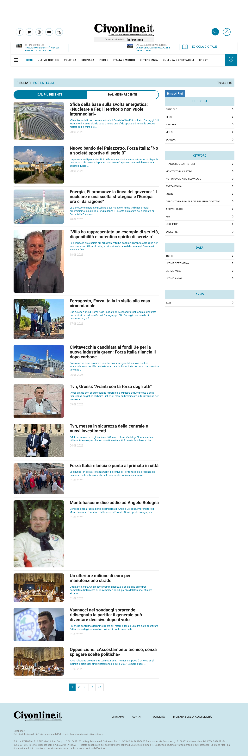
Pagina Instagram (39, 32)
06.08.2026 (76, 374)
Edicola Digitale (204, 46)
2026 (168, 302)
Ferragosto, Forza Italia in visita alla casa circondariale (110, 303)
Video (169, 132)
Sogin (169, 193)
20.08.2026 (76, 132)
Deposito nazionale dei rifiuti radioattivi (193, 201)
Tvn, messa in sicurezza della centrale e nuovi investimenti (109, 428)
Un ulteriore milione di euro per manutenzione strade (100, 578)
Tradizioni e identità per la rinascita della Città (42, 49)
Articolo (171, 109)
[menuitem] (28, 60)
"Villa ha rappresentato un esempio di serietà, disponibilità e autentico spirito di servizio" (114, 234)
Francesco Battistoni (180, 163)
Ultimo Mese (173, 270)
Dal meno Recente (122, 94)
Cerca (215, 32)
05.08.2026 (76, 404)
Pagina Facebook (19, 32)
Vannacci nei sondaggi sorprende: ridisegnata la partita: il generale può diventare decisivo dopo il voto (106, 614)
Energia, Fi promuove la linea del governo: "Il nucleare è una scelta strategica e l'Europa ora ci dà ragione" (113, 196)
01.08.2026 (76, 480)
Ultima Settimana (177, 263)
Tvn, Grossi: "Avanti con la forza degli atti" (111, 386)
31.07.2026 (76, 634)
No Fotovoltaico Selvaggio (183, 178)
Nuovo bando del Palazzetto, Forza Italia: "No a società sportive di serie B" (114, 151)
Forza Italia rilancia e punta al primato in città (114, 465)
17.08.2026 (76, 323)
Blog (169, 117)
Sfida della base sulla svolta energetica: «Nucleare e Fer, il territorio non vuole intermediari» (109, 109)
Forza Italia (174, 186)
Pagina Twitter (29, 32)
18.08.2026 (76, 254)
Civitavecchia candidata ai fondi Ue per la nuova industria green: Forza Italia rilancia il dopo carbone (113, 352)
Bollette (171, 231)
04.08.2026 (76, 445)
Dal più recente (49, 94)
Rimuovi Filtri (175, 93)
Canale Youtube (49, 32)
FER (168, 216)
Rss (59, 32)
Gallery (171, 124)
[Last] (99, 687)
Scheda (171, 139)
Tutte (169, 255)
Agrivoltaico (174, 209)
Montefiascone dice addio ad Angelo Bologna (114, 502)
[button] (226, 32)
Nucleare (172, 224)
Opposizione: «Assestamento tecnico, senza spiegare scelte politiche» (113, 652)
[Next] (92, 687)
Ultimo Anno (174, 278)
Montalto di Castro (179, 171)
